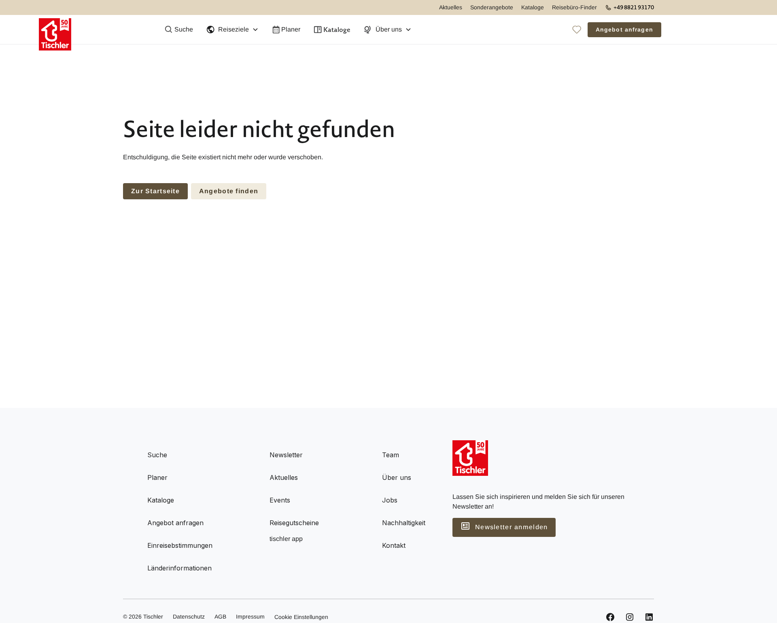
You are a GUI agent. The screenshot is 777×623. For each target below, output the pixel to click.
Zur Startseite (155, 191)
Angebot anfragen (624, 29)
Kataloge (532, 7)
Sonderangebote (491, 7)
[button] (232, 29)
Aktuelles (450, 7)
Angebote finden (228, 191)
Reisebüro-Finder (574, 7)
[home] (55, 29)
